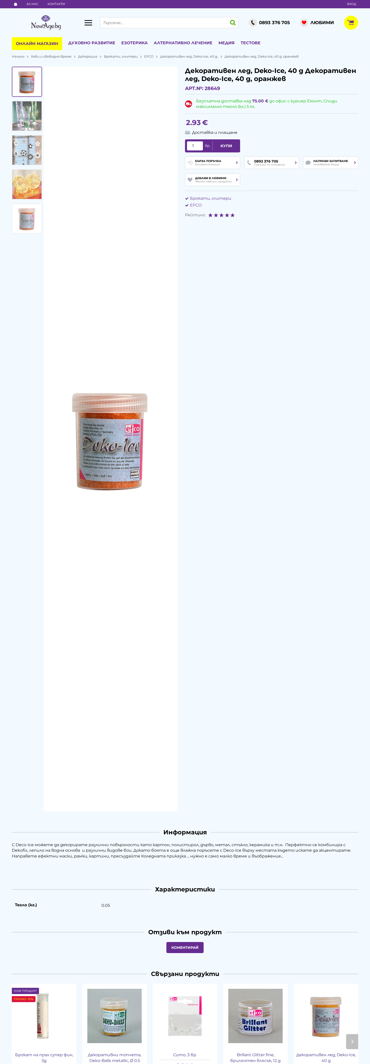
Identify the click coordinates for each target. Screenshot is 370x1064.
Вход (351, 4)
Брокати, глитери (121, 56)
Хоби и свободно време (51, 56)
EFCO (149, 56)
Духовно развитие (91, 42)
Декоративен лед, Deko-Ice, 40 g (326, 1057)
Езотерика (134, 42)
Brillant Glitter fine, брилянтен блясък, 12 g (255, 1057)
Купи (226, 146)
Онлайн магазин (37, 43)
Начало (18, 56)
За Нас (32, 4)
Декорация (87, 56)
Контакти (56, 4)
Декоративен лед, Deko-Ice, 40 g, (189, 56)
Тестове (251, 42)
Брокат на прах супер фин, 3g (44, 1057)
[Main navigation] (88, 22)
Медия (226, 42)
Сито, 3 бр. (185, 1054)
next (352, 1041)
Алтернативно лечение (183, 42)
